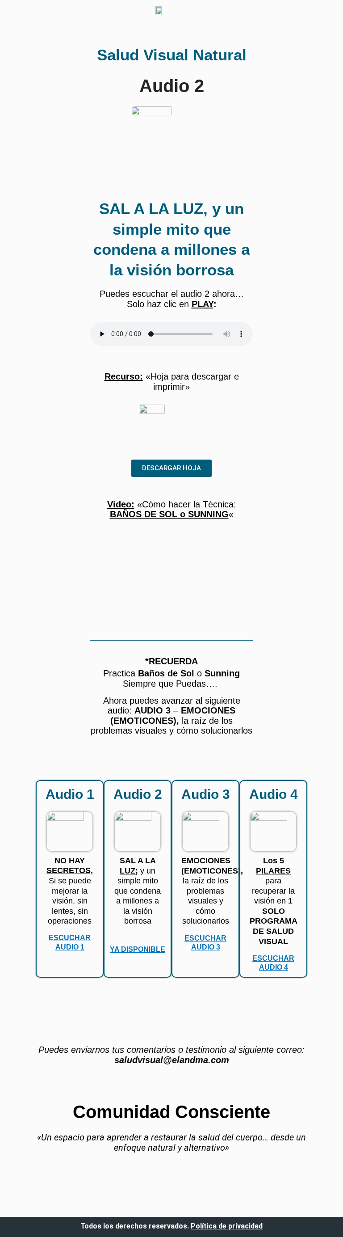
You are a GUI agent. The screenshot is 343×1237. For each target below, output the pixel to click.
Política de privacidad (227, 1226)
